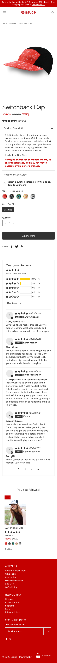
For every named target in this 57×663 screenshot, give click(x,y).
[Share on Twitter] (16, 246)
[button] (9, 120)
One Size (8, 210)
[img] (22, 313)
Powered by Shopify (29, 656)
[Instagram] (10, 639)
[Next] (14, 33)
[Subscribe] (47, 631)
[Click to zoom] (50, 33)
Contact (9, 599)
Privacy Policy (12, 612)
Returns (9, 609)
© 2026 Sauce (9, 656)
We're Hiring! (11, 587)
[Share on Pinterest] (21, 246)
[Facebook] (6, 639)
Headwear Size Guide (15, 174)
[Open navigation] (4, 12)
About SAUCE (12, 602)
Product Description (14, 128)
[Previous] (7, 33)
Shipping (9, 605)
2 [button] (25, 469)
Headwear (13, 23)
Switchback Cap (14, 527)
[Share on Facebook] (12, 246)
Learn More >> (38, 4)
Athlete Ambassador (15, 570)
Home (5, 23)
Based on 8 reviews (16, 273)
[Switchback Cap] (15, 510)
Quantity (6, 217)
